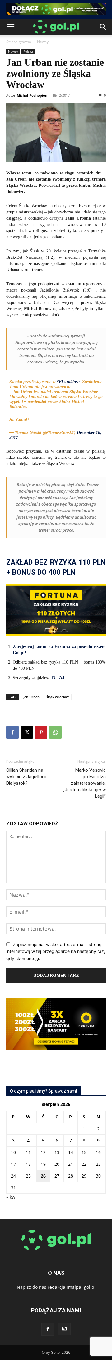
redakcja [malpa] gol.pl (72, 1287)
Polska (28, 51)
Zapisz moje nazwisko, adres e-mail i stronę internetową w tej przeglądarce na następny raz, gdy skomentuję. (55, 951)
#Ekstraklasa (68, 381)
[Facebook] (12, 732)
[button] (11, 27)
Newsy (43, 41)
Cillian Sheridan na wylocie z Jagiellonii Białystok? (26, 776)
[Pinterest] (41, 732)
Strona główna (18, 41)
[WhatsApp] (55, 732)
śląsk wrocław (57, 697)
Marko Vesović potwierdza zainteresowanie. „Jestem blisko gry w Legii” (84, 783)
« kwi (11, 1197)
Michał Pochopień (32, 95)
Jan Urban (31, 697)
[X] (27, 732)
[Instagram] (64, 1329)
